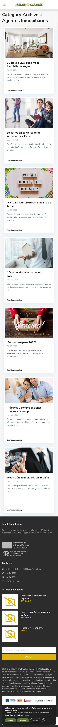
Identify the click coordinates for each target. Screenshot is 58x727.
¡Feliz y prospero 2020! (21, 342)
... (20, 80)
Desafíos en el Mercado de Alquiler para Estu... (23, 134)
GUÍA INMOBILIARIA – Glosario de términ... (29, 204)
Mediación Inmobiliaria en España (28, 477)
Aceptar (10, 720)
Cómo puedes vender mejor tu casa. (25, 274)
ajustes (25, 715)
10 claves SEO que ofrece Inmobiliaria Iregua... (23, 64)
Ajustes (35, 720)
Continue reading (14, 90)
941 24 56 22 (11, 573)
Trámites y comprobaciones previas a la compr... (24, 409)
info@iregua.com (12, 581)
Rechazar (23, 720)
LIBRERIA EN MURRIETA (32, 628)
